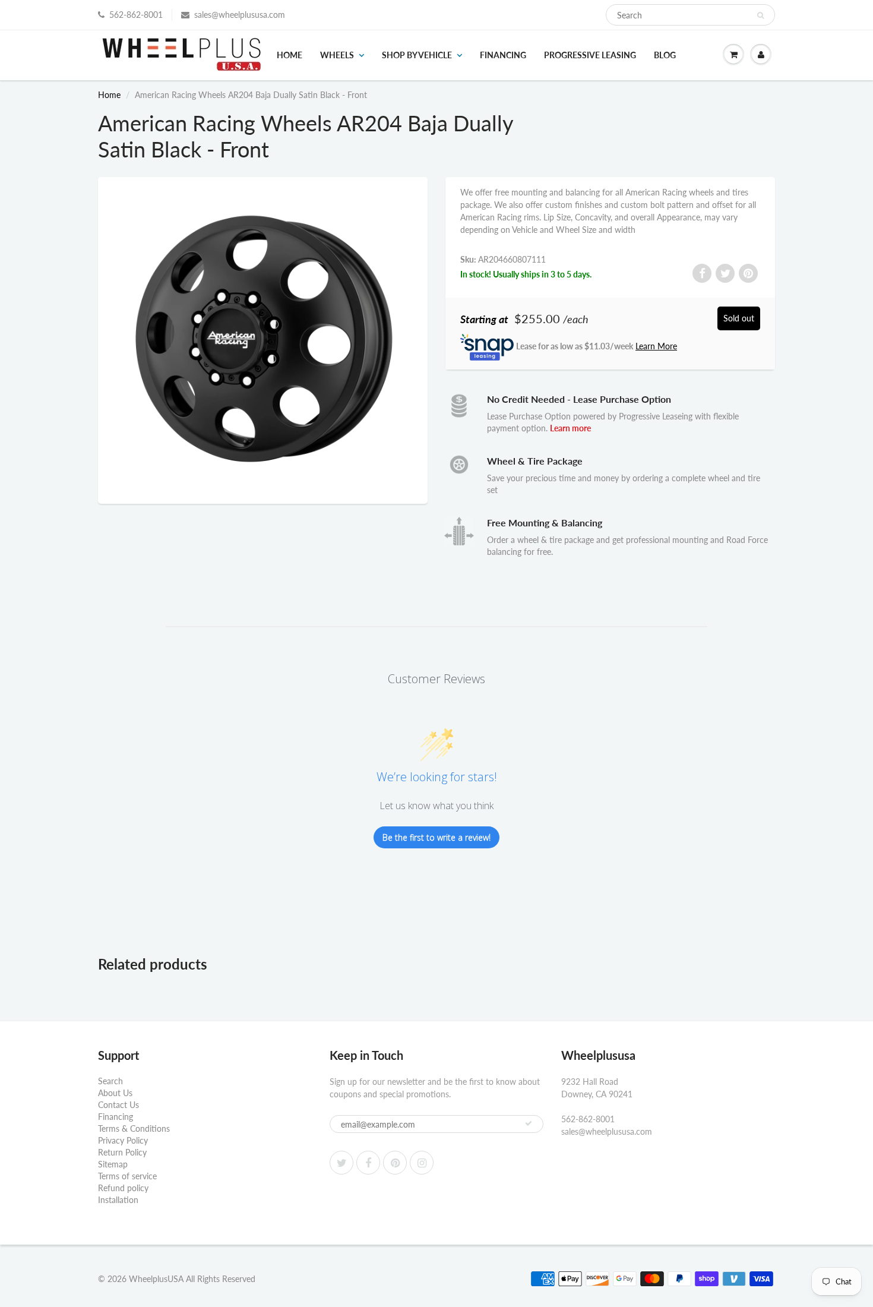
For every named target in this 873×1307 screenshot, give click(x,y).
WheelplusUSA (156, 1279)
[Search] (760, 15)
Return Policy (122, 1152)
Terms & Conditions (134, 1128)
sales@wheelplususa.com (239, 15)
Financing (503, 55)
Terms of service (127, 1176)
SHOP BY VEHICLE (417, 55)
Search (110, 1081)
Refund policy (123, 1188)
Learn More (656, 346)
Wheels (337, 55)
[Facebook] (368, 1163)
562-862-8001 (136, 15)
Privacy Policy (123, 1140)
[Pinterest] (395, 1163)
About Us (115, 1093)
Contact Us (118, 1105)
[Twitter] (341, 1163)
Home (289, 55)
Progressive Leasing (590, 55)
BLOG (665, 55)
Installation (118, 1200)
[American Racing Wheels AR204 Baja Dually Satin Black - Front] (263, 339)
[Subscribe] (528, 1123)
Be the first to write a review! (436, 837)
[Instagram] (422, 1163)
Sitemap (113, 1164)
